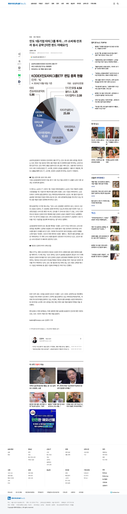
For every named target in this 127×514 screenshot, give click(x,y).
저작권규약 (40, 492)
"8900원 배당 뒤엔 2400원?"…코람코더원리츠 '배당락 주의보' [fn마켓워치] (51, 349)
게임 (48, 457)
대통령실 (104, 452)
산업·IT (47, 3)
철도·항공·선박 (32, 457)
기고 (85, 454)
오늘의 (98, 178)
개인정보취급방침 (29, 492)
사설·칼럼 (86, 452)
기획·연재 (93, 3)
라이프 (79, 3)
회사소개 (10, 492)
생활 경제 (67, 454)
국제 (67, 3)
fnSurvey (105, 476)
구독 (19, 77)
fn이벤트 (104, 479)
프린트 (19, 70)
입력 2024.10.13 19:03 (43, 53)
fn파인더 (86, 473)
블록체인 (49, 462)
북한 (103, 457)
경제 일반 (67, 452)
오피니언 (85, 3)
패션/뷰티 (67, 475)
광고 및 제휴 (19, 492)
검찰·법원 (10, 475)
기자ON (104, 482)
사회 (62, 3)
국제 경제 (30, 473)
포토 (103, 470)
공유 (19, 56)
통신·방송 (49, 454)
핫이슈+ (86, 478)
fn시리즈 (86, 475)
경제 (53, 3)
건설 (29, 454)
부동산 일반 (31, 459)
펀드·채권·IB (37, 37)
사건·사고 (10, 473)
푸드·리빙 (67, 480)
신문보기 (104, 485)
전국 (9, 483)
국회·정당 (104, 454)
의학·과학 (49, 464)
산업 (48, 452)
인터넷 (48, 459)
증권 (9, 454)
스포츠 (67, 478)
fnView (104, 473)
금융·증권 (34, 3)
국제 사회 (30, 478)
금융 (9, 452)
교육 (9, 480)
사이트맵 (81, 492)
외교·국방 (104, 459)
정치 (57, 3)
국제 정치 (30, 475)
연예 (66, 473)
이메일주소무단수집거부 (53, 492)
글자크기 (19, 64)
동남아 (73, 3)
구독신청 (65, 492)
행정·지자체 (11, 478)
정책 (29, 452)
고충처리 (73, 492)
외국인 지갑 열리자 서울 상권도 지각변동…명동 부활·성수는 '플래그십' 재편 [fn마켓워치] (51, 347)
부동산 (41, 3)
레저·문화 (67, 483)
